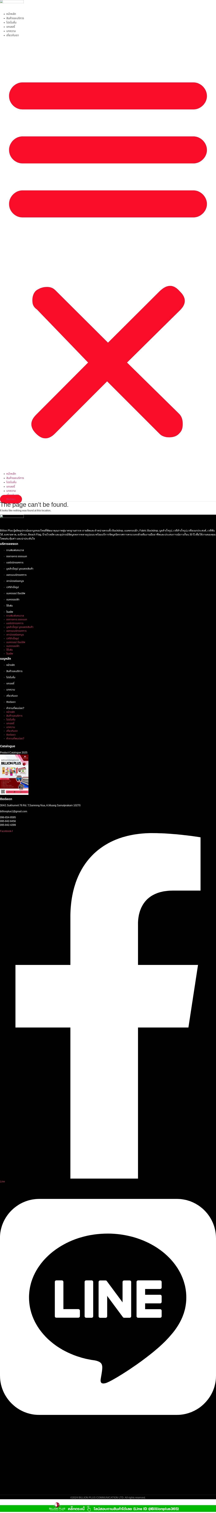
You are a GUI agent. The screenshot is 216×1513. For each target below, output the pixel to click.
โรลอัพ (9, 612)
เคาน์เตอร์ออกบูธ (15, 581)
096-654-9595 (8, 817)
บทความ (11, 31)
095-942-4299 (8, 825)
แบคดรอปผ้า (12, 599)
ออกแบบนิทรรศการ (16, 575)
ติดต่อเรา (11, 702)
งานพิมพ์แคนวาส (15, 550)
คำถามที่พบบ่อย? (15, 708)
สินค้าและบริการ (15, 18)
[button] (108, 254)
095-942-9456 (8, 821)
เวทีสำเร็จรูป (12, 587)
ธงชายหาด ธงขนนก (16, 556)
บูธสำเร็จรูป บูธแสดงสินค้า (19, 569)
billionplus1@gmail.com (13, 811)
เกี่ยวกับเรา (12, 35)
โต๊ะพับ (9, 606)
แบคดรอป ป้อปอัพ (15, 593)
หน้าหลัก (11, 14)
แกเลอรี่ (10, 27)
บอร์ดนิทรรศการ (15, 562)
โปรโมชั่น (11, 22)
